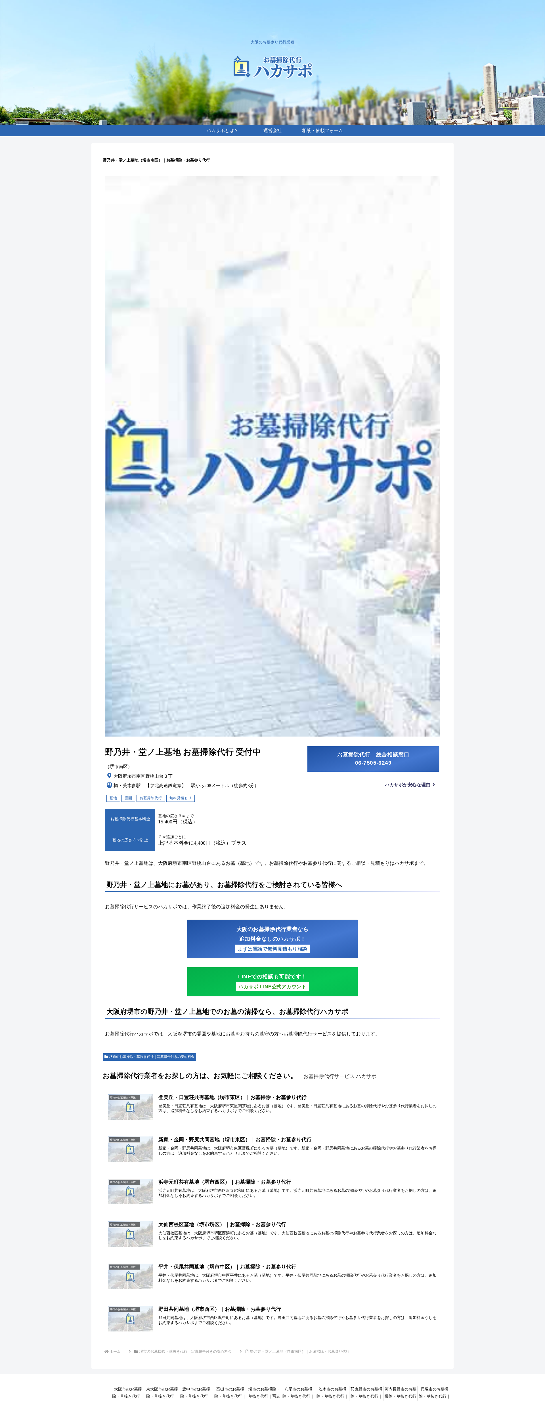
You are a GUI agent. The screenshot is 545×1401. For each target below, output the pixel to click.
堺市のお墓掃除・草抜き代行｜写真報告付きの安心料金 (151, 1057)
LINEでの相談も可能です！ (272, 981)
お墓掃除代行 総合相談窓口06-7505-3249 (373, 759)
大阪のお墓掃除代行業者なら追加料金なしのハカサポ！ (272, 939)
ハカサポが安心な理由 (407, 784)
